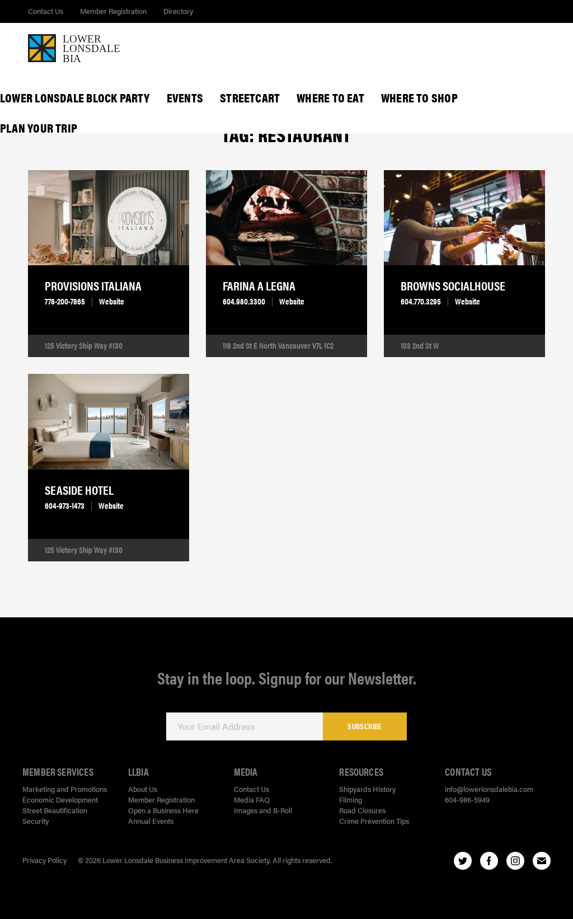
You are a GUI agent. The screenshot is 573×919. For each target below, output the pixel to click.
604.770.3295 (421, 301)
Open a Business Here (163, 810)
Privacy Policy (44, 860)
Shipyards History (367, 789)
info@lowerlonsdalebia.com (489, 789)
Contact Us (45, 11)
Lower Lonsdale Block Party (75, 97)
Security (35, 820)
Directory (178, 11)
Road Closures (362, 810)
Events (185, 97)
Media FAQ (252, 799)
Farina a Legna (259, 285)
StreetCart (250, 97)
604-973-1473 (64, 505)
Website (111, 301)
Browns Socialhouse (453, 285)
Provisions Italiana (93, 285)
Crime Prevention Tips (374, 820)
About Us (142, 789)
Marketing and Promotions (64, 789)
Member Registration (113, 11)
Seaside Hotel (79, 489)
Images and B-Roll (263, 810)
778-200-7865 (65, 301)
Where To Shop (419, 97)
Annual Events (150, 820)
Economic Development (60, 799)
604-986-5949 (467, 799)
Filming (350, 799)
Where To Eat (330, 97)
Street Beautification (54, 810)
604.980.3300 (244, 301)
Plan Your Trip (38, 127)
